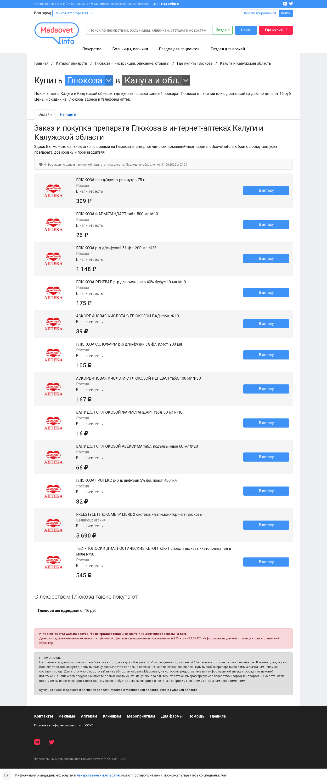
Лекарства (91, 49)
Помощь (196, 716)
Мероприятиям (141, 716)
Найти (246, 30)
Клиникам (112, 716)
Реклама (67, 716)
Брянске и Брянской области (87, 690)
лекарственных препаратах (99, 775)
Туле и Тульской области (178, 690)
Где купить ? (276, 30)
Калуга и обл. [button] (152, 80)
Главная (41, 63)
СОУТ (89, 725)
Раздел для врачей (228, 49)
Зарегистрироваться (259, 13)
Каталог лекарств (71, 63)
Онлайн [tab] (45, 114)
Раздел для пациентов (179, 49)
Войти (286, 13)
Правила (218, 716)
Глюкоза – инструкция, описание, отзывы (132, 63)
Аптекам (89, 716)
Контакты (43, 716)
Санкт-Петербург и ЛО (72, 13)
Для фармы (172, 716)
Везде (221, 30)
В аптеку (266, 190)
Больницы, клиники (130, 49)
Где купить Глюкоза (195, 63)
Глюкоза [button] (84, 80)
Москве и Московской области (134, 690)
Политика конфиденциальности (57, 725)
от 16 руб (67, 610)
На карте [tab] (68, 114)
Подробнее (170, 4)
